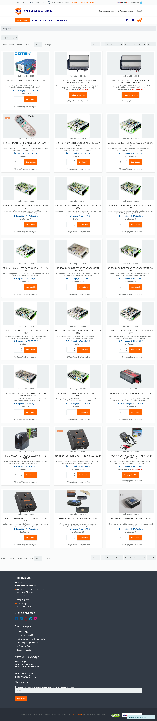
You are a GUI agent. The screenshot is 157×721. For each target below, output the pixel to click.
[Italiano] (126, 3)
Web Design (78, 714)
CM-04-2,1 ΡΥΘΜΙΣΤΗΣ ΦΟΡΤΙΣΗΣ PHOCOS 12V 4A (78, 456)
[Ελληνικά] (124, 3)
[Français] (120, 3)
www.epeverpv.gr (22, 669)
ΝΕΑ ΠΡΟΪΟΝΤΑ (39, 20)
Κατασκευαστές (24, 650)
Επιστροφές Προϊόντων (27, 643)
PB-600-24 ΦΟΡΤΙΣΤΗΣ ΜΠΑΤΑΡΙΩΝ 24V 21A (130, 393)
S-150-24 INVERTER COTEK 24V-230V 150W (25, 80)
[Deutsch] (122, 3)
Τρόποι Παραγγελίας (26, 635)
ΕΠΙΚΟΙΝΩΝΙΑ (61, 20)
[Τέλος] (153, 44)
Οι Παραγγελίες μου (125, 11)
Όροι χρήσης (22, 632)
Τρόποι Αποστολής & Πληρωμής (31, 639)
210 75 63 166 (22, 2)
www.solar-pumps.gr (24, 673)
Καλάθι (139, 11)
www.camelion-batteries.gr (27, 666)
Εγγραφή (21, 698)
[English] (118, 3)
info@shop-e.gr (40, 2)
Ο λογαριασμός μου (106, 11)
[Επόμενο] (149, 44)
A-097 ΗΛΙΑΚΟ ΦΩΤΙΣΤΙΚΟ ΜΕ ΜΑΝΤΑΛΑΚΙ (78, 518)
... (121, 44)
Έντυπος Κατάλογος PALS (84, 2)
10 (144, 44)
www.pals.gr (20, 662)
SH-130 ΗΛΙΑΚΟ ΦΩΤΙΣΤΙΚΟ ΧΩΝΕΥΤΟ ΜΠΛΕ (130, 518)
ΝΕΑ (50, 20)
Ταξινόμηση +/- (9, 38)
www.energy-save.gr (24, 664)
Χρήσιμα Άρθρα (23, 646)
